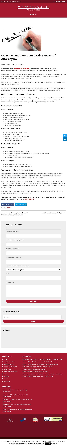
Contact (19, 1)
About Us (8, 1)
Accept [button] (48, 443)
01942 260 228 (7, 411)
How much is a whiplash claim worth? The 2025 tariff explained (40, 362)
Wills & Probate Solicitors (10, 371)
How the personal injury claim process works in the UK (38, 366)
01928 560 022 (7, 401)
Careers (6, 379)
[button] (32, 14)
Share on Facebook (8, 204)
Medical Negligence (9, 364)
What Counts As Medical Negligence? (53, 213)
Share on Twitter (21, 204)
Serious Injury (7, 369)
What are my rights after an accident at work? (35, 371)
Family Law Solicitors (9, 362)
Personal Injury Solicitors (10, 366)
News (14, 1)
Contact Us (7, 381)
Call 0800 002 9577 (60, 1)
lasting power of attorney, (22, 68)
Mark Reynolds (20, 64)
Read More (54, 443)
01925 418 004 (7, 406)
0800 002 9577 (29, 199)
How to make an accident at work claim (34, 369)
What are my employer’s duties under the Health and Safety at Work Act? (43, 374)
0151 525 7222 (7, 392)
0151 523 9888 (7, 396)
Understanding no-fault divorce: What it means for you (38, 376)
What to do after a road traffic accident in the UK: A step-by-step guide (42, 359)
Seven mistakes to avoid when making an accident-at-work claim (40, 364)
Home (3, 1)
